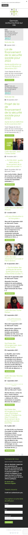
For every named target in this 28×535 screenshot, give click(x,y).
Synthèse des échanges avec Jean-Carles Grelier (13, 345)
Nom (6, 510)
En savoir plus (9, 80)
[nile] (14, 12)
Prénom (6, 504)
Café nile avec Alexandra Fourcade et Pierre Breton (14, 259)
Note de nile (9, 42)
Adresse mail (8, 516)
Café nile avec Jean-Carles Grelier (13, 152)
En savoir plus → (10, 481)
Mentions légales (10, 483)
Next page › (22, 455)
